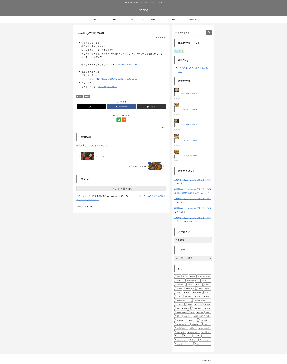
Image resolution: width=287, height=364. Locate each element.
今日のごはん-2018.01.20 (189, 124)
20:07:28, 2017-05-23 (107, 86)
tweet (80, 96)
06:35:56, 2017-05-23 (127, 64)
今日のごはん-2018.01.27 (189, 93)
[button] (151, 106)
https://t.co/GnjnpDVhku (106, 78)
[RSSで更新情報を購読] (124, 119)
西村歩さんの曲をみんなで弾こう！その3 (192, 179)
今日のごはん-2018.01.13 (189, 156)
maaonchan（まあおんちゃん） (191, 192)
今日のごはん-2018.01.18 (189, 140)
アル (179, 211)
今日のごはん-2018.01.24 (189, 109)
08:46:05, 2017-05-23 (127, 78)
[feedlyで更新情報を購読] (118, 119)
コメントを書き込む (121, 188)
